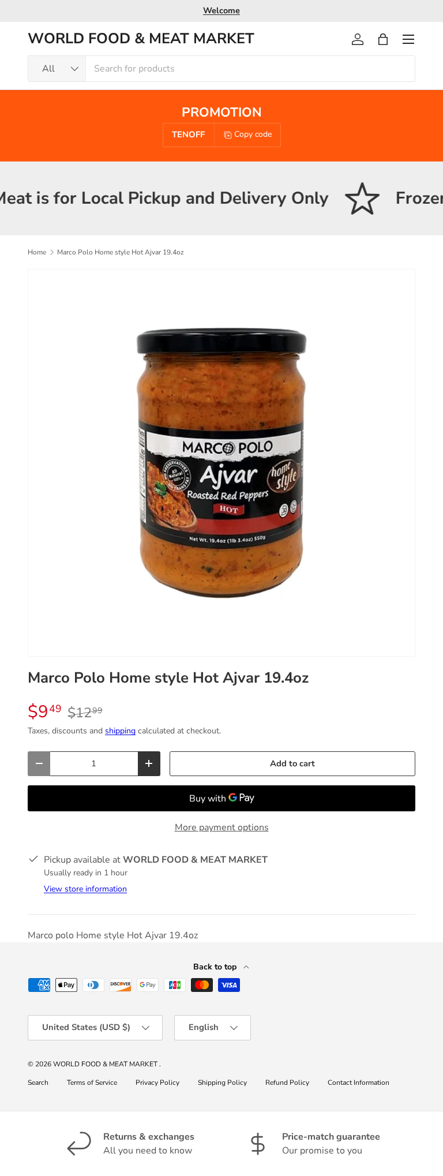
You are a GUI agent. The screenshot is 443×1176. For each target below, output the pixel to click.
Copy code (253, 134)
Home (37, 252)
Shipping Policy (222, 1082)
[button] (383, 39)
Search (38, 1082)
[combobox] (221, 68)
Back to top (216, 966)
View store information (85, 888)
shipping (120, 730)
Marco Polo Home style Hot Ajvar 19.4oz (120, 252)
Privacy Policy (157, 1082)
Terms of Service (92, 1082)
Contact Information (358, 1082)
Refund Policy (287, 1082)
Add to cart (292, 763)
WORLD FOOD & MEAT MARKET (106, 1064)
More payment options (222, 827)
